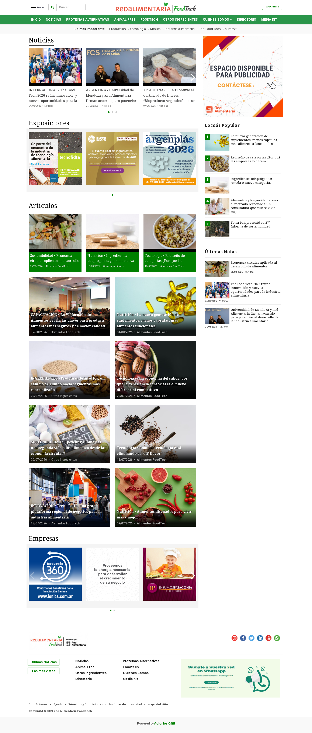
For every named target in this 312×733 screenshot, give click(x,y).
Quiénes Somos (216, 19)
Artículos (43, 205)
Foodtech (149, 19)
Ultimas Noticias (44, 662)
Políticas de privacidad (125, 704)
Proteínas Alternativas (87, 19)
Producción (117, 29)
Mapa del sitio (158, 704)
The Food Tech (210, 29)
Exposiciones (49, 123)
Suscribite (272, 6)
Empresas (43, 538)
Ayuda (57, 704)
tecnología (138, 29)
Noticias (53, 19)
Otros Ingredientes (180, 19)
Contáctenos (38, 704)
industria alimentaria (180, 29)
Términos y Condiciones (85, 704)
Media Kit (269, 19)
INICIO (36, 19)
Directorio (246, 19)
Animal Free (124, 19)
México (155, 29)
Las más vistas (43, 671)
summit (231, 29)
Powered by (156, 723)
